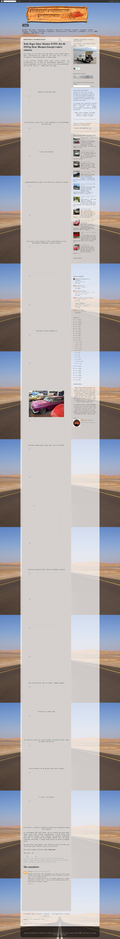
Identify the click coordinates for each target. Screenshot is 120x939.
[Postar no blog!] (32, 856)
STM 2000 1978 (85, 245)
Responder (30, 883)
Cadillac (48, 858)
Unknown (30, 871)
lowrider (66, 860)
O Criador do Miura (80, 299)
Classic (26, 860)
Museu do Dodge (79, 310)
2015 (76, 368)
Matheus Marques (87, 420)
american (37, 858)
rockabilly (32, 861)
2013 (76, 373)
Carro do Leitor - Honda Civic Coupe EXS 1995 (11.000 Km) (88, 221)
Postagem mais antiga (60, 914)
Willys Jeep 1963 (80, 281)
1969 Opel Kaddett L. (81, 287)
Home (25, 25)
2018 (76, 337)
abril (76, 357)
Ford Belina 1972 (85, 209)
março (76, 359)
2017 (76, 340)
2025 (76, 322)
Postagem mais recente (33, 914)
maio (76, 354)
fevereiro (78, 361)
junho (76, 352)
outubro (77, 346)
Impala (48, 860)
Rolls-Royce (40, 861)
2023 (76, 326)
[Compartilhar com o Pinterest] (37, 856)
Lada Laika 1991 (85, 161)
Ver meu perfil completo (88, 422)
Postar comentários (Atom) (36, 919)
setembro (77, 348)
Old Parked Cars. (80, 285)
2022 (76, 328)
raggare (26, 861)
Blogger (64, 934)
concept (31, 860)
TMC (55, 861)
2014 (76, 370)
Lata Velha (59, 860)
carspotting (56, 858)
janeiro (77, 363)
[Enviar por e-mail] (30, 856)
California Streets (80, 291)
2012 (76, 375)
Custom (36, 860)
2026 (76, 319)
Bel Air (43, 858)
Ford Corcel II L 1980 (87, 150)
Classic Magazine (80, 303)
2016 (76, 366)
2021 (76, 331)
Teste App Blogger (80, 311)
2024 (76, 324)
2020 (76, 333)
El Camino (42, 860)
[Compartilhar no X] (34, 856)
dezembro (77, 341)
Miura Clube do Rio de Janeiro (84, 297)
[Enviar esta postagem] (27, 856)
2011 (76, 377)
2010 (76, 379)
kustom (53, 860)
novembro (77, 344)
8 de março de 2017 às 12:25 (41, 871)
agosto (77, 350)
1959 (32, 858)
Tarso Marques (49, 861)
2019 (76, 335)
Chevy (62, 858)
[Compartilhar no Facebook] (35, 856)
